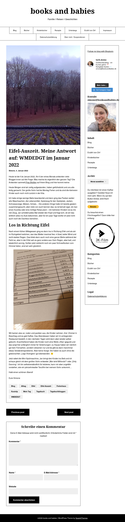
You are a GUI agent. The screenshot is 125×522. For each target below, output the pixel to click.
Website (12, 486)
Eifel (33, 386)
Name (12, 472)
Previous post (17, 412)
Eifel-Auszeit (46, 386)
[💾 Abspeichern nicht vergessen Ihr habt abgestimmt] (113, 74)
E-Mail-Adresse (51, 472)
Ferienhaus (61, 386)
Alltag (23, 386)
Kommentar (15, 441)
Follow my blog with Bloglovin (100, 51)
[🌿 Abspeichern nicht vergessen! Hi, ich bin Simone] (106, 74)
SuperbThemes (82, 518)
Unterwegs (73, 30)
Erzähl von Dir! (90, 30)
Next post (68, 412)
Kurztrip (14, 391)
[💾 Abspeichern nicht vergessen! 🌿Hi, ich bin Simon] (98, 74)
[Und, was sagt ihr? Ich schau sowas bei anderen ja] (91, 79)
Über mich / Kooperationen (74, 37)
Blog (14, 30)
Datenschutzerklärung (48, 37)
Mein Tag (27, 391)
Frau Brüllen (30, 182)
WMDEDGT (15, 397)
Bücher (26, 30)
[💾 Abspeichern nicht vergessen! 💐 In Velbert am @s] (106, 79)
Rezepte (58, 30)
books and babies (63, 11)
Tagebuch (40, 391)
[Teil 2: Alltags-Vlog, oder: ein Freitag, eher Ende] (91, 74)
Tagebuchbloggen (57, 391)
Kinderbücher (42, 30)
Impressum (107, 30)
